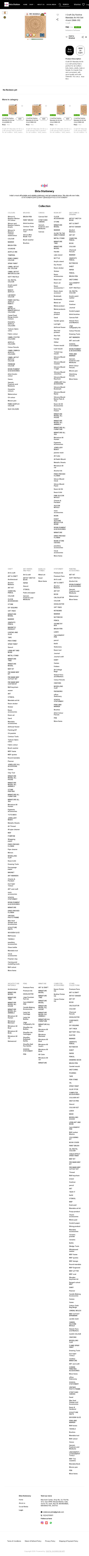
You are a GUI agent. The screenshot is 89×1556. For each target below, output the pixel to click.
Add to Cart (80, 50)
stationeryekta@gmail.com (53, 1512)
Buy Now (70, 50)
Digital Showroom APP (55, 1551)
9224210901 (48, 1515)
